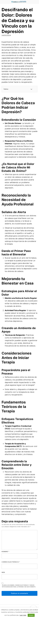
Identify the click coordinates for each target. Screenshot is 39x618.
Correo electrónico (11, 562)
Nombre (5, 551)
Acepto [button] (31, 615)
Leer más (23, 615)
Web (3, 572)
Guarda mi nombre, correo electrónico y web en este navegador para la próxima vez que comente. (19, 586)
